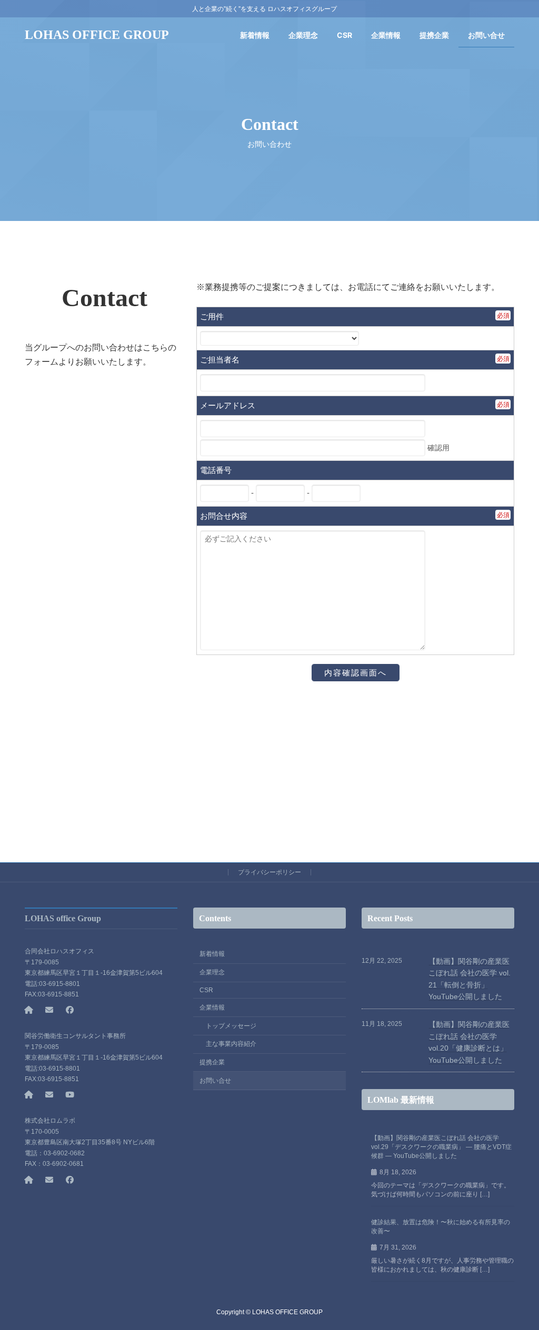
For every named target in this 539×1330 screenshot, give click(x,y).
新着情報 (212, 954)
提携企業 (212, 1062)
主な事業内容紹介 (231, 1044)
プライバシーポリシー (269, 872)
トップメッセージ (231, 1026)
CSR (206, 990)
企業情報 (212, 1007)
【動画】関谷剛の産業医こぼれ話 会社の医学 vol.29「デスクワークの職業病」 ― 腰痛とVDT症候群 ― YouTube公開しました (441, 1147)
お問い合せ (215, 1080)
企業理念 (212, 972)
